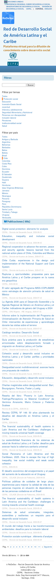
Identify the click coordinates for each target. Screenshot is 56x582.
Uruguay (5, 214)
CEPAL (29, 9)
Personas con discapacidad (14, 115)
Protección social (10, 99)
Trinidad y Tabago (10, 212)
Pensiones (6, 120)
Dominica (6, 169)
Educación (6, 101)
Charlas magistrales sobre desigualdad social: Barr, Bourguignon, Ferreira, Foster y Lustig (28, 386)
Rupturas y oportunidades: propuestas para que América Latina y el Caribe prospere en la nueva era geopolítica (28, 277)
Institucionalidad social (11, 123)
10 (35, 546)
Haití (4, 182)
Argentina (6, 142)
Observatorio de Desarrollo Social (23, 7)
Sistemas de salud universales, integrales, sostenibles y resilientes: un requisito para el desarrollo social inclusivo (28, 515)
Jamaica (5, 190)
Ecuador (5, 171)
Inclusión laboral (9, 117)
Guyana (5, 179)
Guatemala (7, 177)
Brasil (4, 155)
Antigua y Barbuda (10, 139)
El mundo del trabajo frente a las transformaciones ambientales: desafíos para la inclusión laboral (28, 527)
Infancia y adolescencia (12, 109)
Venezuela (6, 217)
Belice (4, 150)
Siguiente (48, 546)
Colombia (6, 161)
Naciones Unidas (15, 2)
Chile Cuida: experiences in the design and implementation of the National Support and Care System (28, 263)
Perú (4, 204)
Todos (4, 96)
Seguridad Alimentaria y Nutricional (17, 112)
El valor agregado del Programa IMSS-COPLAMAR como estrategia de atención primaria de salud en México (28, 291)
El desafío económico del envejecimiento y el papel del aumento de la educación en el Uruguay (28, 472)
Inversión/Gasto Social (11, 104)
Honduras (6, 185)
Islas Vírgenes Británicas (12, 187)
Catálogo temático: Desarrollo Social (20, 332)
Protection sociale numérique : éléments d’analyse (27, 536)
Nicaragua (6, 196)
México (5, 193)
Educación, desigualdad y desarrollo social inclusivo (28, 377)
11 (39, 546)
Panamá (5, 198)
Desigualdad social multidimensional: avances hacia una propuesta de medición (28, 369)
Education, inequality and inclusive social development (28, 237)
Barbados (6, 147)
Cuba (4, 166)
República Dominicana (11, 206)
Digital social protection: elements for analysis (25, 228)
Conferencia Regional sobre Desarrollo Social (27, 4)
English (48, 9)
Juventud (6, 107)
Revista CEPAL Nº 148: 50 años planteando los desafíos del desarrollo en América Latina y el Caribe (28, 416)
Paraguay (6, 201)
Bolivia (5, 152)
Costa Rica (6, 163)
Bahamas (6, 144)
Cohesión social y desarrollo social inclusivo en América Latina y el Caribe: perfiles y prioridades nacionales (28, 356)
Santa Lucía (7, 209)
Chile (5, 158)
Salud (4, 125)
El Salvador (7, 174)
